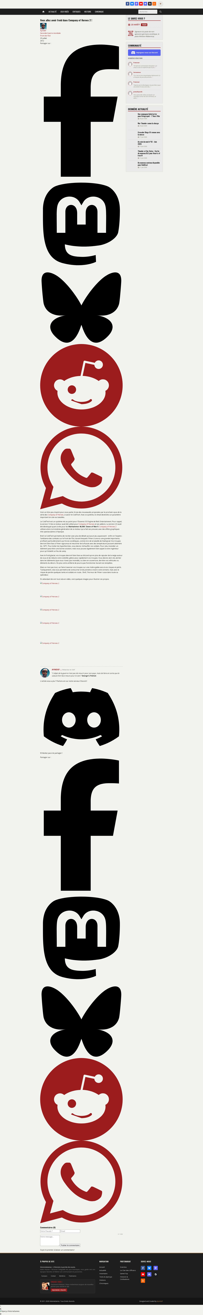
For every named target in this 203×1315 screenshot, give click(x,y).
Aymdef (160, 1301)
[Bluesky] (132, 4)
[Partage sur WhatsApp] (81, 468)
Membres (62, 1276)
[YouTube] (141, 4)
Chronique (99, 11)
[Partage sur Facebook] (81, 111)
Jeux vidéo (64, 11)
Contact (53, 1276)
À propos (44, 1276)
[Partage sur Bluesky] (81, 307)
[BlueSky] (149, 1268)
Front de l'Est (45, 36)
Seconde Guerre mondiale (50, 33)
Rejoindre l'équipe (59, 1290)
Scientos (123, 1267)
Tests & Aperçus (105, 1277)
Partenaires (72, 1276)
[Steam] (150, 4)
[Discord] (145, 4)
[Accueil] (43, 12)
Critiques (76, 11)
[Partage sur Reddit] (81, 385)
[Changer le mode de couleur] (160, 3)
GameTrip (124, 1273)
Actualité (53, 11)
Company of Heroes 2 (107, 526)
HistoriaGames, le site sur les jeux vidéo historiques (57, 3)
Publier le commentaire (70, 1245)
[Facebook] (127, 4)
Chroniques (103, 1283)
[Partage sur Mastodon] (81, 224)
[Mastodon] (136, 4)
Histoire (87, 11)
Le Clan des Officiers (128, 1270)
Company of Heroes (56, 515)
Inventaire (103, 1273)
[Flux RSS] (154, 4)
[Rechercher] (160, 11)
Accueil (102, 1267)
